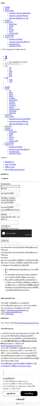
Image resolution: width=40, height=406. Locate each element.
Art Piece (12, 102)
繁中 (10, 76)
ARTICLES (9, 22)
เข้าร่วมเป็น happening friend (15, 169)
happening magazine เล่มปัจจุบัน (19, 13)
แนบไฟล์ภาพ (5, 226)
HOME (7, 7)
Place (11, 28)
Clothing (12, 98)
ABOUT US (9, 37)
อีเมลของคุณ (5, 184)
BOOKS (8, 20)
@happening (9, 314)
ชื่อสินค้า (4, 214)
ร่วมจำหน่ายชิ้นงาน (20, 363)
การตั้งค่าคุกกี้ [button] (20, 399)
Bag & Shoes (13, 100)
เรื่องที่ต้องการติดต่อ (8, 198)
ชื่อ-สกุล (4, 188)
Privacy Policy (26, 366)
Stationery (12, 104)
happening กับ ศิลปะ (16, 39)
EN (10, 69)
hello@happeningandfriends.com (17, 310)
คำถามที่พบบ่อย (6, 363)
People (11, 26)
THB (10, 80)
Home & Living (14, 109)
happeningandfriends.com (13, 312)
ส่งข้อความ (5, 240)
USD (10, 82)
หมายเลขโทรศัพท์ (7, 193)
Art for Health (13, 33)
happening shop (14, 44)
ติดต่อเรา (30, 363)
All (10, 91)
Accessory (12, 105)
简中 (10, 74)
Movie (11, 96)
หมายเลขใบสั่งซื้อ (7, 202)
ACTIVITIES (9, 35)
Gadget (11, 107)
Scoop (11, 31)
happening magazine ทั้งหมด (18, 16)
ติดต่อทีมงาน (9, 162)
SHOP (7, 9)
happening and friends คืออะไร (19, 42)
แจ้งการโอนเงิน (10, 164)
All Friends (12, 111)
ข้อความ (4, 219)
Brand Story (13, 24)
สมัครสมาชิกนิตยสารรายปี (18, 18)
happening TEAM (15, 46)
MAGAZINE (9, 11)
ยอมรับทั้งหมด (29, 393)
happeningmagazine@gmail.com (28, 323)
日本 (10, 71)
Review (11, 30)
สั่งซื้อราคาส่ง (10, 167)
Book (11, 92)
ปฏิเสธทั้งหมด (11, 393)
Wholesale (12, 113)
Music (11, 94)
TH (10, 68)
